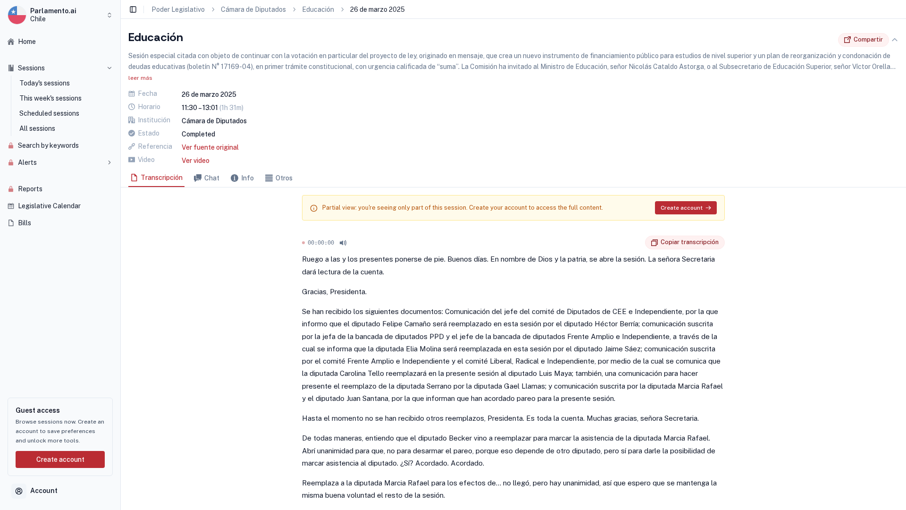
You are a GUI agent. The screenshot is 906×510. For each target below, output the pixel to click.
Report (638, 242)
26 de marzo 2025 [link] (377, 9)
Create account (60, 459)
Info (247, 178)
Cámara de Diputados (253, 9)
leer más (140, 78)
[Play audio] (343, 243)
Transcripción (162, 177)
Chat (211, 178)
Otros (284, 178)
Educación (318, 9)
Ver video (196, 160)
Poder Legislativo (178, 9)
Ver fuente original (210, 147)
